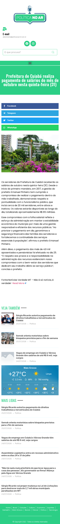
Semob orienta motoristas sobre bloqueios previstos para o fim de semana (37, 336)
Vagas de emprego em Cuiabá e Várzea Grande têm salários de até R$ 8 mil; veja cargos (36, 355)
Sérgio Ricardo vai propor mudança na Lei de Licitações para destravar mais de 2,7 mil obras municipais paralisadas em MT (29, 488)
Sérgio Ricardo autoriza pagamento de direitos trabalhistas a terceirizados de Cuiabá (35, 318)
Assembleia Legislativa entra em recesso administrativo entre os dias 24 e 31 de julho (29, 454)
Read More (18, 283)
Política (33, 324)
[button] (30, 63)
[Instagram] (33, 43)
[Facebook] (27, 43)
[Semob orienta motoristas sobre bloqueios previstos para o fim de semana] (7, 343)
